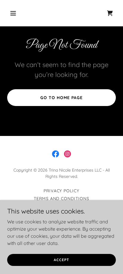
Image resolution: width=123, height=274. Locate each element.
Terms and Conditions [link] (62, 198)
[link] (110, 13)
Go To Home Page (61, 97)
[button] (15, 13)
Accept (61, 260)
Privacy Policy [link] (62, 190)
